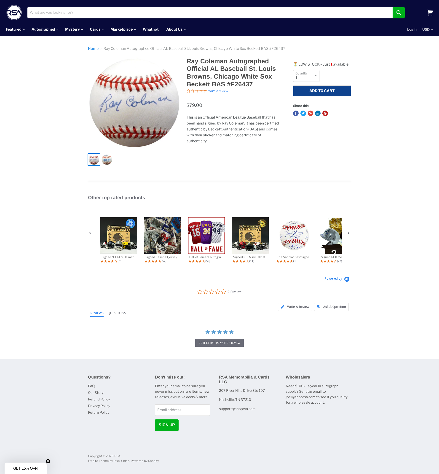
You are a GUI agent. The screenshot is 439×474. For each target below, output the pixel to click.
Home (93, 49)
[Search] (399, 12)
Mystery (72, 29)
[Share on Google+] (310, 113)
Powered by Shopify (145, 461)
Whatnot (151, 29)
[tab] (295, 307)
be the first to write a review (219, 343)
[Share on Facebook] (296, 113)
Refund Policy (99, 399)
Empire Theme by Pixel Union (108, 461)
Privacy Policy (99, 406)
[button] (90, 233)
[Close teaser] (48, 461)
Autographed (44, 29)
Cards (95, 29)
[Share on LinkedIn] (318, 113)
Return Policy (98, 412)
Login (412, 29)
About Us (174, 29)
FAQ (91, 386)
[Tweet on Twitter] (303, 113)
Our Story (96, 393)
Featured (14, 29)
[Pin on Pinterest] (325, 113)
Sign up (167, 425)
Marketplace (121, 29)
